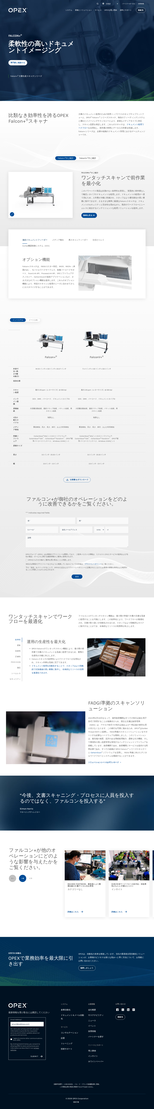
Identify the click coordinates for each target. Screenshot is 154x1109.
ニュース (92, 1020)
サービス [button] (98, 10)
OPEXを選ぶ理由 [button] (110, 10)
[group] (40, 195)
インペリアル (18, 320)
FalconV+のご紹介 (87, 158)
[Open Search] (97, 3)
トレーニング (66, 1043)
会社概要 (92, 1010)
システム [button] (68, 10)
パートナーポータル (128, 4)
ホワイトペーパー (96, 1061)
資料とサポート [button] (126, 10)
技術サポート (66, 1049)
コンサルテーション (69, 1033)
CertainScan (96, 752)
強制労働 (76, 1102)
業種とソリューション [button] (83, 10)
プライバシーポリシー (93, 564)
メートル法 (33, 320)
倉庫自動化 (66, 1010)
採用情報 (141, 4)
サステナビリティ (96, 1015)
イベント (92, 1026)
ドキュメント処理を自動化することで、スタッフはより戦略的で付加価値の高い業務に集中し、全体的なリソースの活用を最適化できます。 (58, 669)
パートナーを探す (96, 1036)
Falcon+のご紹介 (66, 158)
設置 (63, 1038)
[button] (109, 4)
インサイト (93, 1056)
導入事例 (92, 1051)
